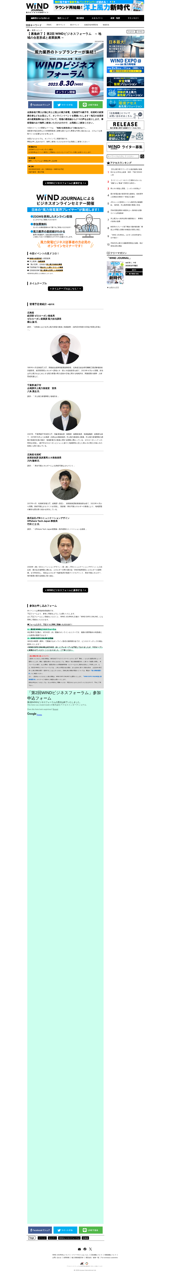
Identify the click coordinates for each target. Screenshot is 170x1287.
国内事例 (80, 18)
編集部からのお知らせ (40, 18)
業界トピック (37, 30)
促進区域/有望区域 (91, 25)
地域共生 (106, 25)
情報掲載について (110, 1255)
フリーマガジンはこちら (80, 1255)
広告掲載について (96, 1255)
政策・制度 (115, 18)
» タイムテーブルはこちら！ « (65, 288)
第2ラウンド (74, 25)
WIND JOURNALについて (61, 1255)
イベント (42, 1238)
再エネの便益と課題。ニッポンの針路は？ (126, 188)
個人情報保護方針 (78, 1257)
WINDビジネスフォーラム (69, 1238)
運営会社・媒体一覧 (92, 1257)
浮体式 (49, 25)
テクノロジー (133, 18)
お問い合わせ (56, 1257)
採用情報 (66, 1257)
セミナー (52, 1238)
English (131, 32)
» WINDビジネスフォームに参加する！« (65, 183)
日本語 (140, 32)
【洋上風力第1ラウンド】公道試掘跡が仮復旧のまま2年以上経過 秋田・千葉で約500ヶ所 (126, 172)
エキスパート (97, 18)
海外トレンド (63, 18)
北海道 (85, 1238)
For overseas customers (109, 1257)
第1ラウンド (60, 25)
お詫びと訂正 (114, 287)
